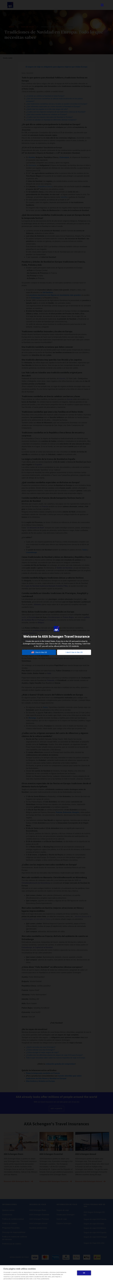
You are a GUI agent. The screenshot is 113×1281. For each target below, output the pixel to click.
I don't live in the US (74, 652)
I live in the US (41, 652)
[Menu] (102, 5)
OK (84, 1273)
